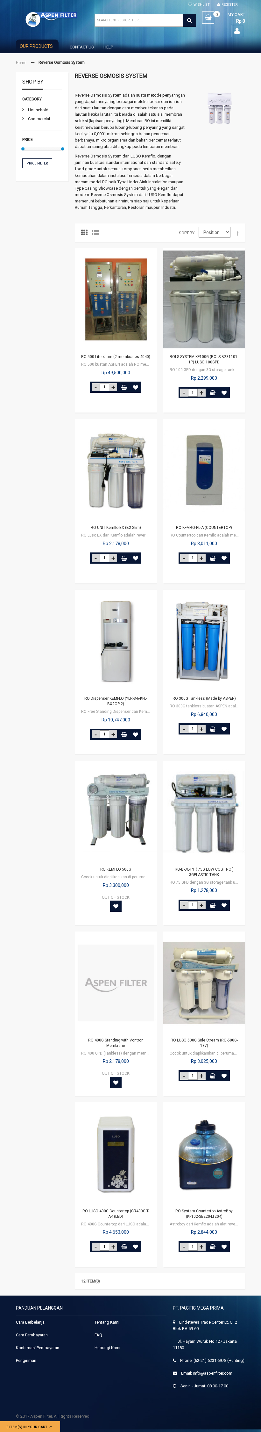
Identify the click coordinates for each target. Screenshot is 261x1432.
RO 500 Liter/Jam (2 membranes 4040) (115, 356)
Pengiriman (26, 1360)
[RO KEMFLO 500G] (116, 812)
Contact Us (82, 47)
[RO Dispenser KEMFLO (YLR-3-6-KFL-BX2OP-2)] (116, 641)
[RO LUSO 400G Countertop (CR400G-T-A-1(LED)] (116, 1153)
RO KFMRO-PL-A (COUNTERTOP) (204, 527)
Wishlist (202, 5)
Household (38, 109)
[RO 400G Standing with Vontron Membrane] (116, 983)
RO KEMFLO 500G (115, 869)
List (97, 234)
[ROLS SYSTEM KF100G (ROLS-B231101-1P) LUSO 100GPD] (204, 299)
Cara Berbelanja (30, 1322)
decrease (96, 387)
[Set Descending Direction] (238, 233)
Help (108, 47)
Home (21, 63)
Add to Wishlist (135, 387)
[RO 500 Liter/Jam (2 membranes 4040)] (116, 299)
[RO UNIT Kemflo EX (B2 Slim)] (116, 470)
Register (230, 5)
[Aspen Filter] (51, 19)
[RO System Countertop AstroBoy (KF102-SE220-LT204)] (204, 1153)
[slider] (23, 148)
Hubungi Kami (107, 1347)
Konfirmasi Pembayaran (37, 1347)
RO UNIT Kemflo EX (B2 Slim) (116, 527)
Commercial (39, 118)
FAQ (98, 1335)
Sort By (186, 232)
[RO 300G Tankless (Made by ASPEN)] (204, 641)
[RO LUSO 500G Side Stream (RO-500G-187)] (204, 983)
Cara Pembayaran (32, 1335)
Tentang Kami (107, 1322)
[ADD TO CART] (124, 387)
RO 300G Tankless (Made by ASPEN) (204, 698)
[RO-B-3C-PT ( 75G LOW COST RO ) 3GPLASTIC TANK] (204, 812)
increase (113, 387)
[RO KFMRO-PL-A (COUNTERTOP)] (204, 470)
